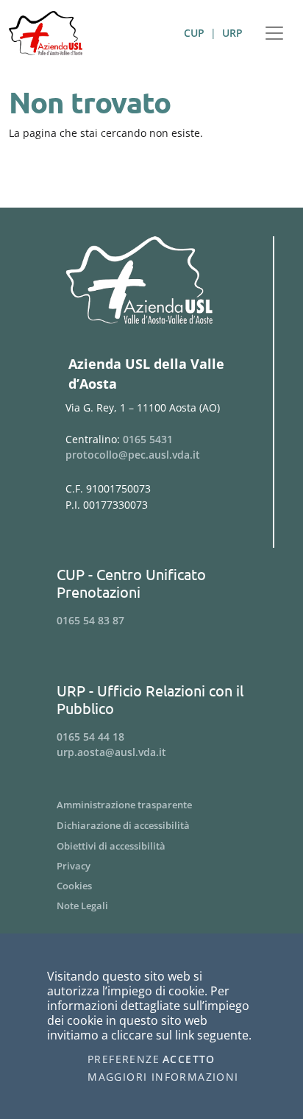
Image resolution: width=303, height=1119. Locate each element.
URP (232, 33)
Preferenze (124, 1059)
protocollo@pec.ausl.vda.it (132, 455)
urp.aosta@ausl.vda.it (111, 752)
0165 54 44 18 (90, 737)
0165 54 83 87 (90, 620)
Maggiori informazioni (163, 1077)
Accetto (189, 1059)
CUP (194, 33)
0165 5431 (148, 439)
